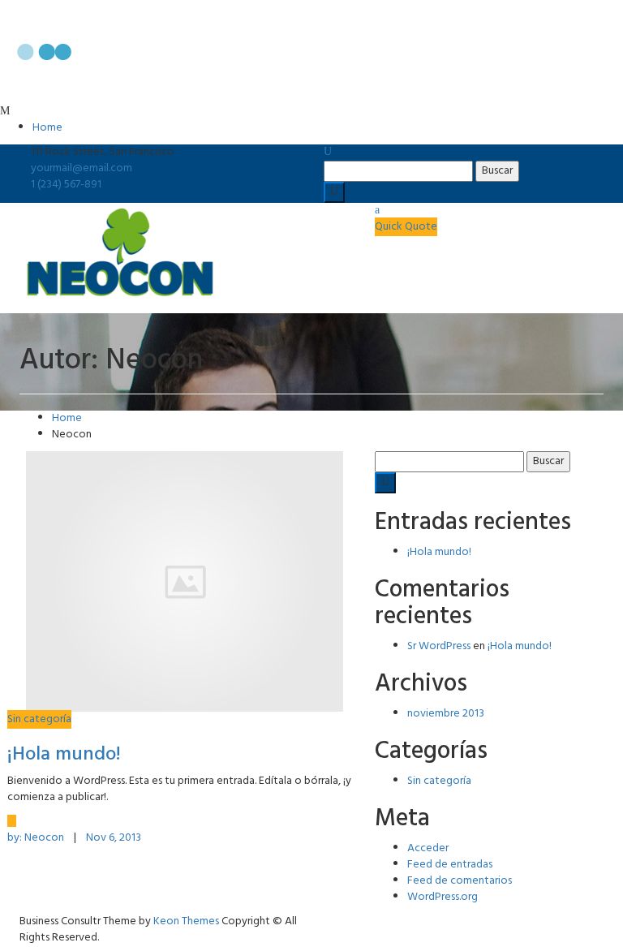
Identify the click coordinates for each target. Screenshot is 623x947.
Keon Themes (186, 921)
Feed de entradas (449, 864)
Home (47, 127)
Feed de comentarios (459, 881)
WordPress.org (442, 897)
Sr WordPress (438, 646)
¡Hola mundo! (64, 754)
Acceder (428, 848)
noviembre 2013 (445, 713)
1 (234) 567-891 (66, 184)
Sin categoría (39, 719)
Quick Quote (406, 226)
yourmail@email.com (81, 168)
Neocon (37, 838)
